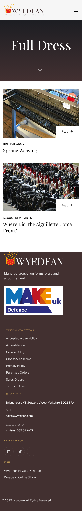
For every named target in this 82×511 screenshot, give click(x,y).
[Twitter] (20, 451)
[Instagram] (31, 451)
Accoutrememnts (17, 217)
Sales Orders (15, 379)
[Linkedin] (9, 451)
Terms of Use (15, 386)
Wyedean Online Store (20, 477)
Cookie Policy (15, 352)
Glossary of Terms (18, 359)
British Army (14, 144)
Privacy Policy (15, 366)
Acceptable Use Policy (21, 338)
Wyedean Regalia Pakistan (22, 471)
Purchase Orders (18, 372)
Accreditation (15, 345)
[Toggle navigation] (65, 10)
